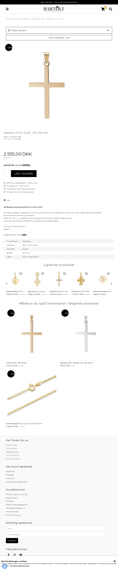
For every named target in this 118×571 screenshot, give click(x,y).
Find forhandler (12, 512)
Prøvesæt (10, 475)
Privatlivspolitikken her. (19, 566)
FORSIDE (9, 501)
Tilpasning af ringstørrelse (16, 482)
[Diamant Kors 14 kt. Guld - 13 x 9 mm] (59, 279)
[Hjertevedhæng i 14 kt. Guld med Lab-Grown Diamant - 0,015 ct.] (15, 279)
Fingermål (10, 471)
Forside (8, 19)
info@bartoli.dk (12, 452)
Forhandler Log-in (13, 515)
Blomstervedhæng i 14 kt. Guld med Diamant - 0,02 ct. (102, 291)
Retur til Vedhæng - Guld (59, 38)
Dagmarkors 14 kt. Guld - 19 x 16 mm (81, 291)
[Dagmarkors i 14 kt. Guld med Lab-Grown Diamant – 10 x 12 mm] (37, 279)
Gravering (10, 478)
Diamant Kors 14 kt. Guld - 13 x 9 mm (59, 291)
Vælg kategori (19, 30)
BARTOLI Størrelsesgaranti (17, 505)
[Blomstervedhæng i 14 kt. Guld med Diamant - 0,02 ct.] (102, 279)
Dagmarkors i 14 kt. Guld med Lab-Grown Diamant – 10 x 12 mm (37, 291)
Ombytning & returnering (16, 494)
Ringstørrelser (11, 498)
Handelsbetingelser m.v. (15, 508)
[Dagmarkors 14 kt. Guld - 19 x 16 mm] (81, 279)
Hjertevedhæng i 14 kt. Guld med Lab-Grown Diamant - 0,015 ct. (15, 291)
